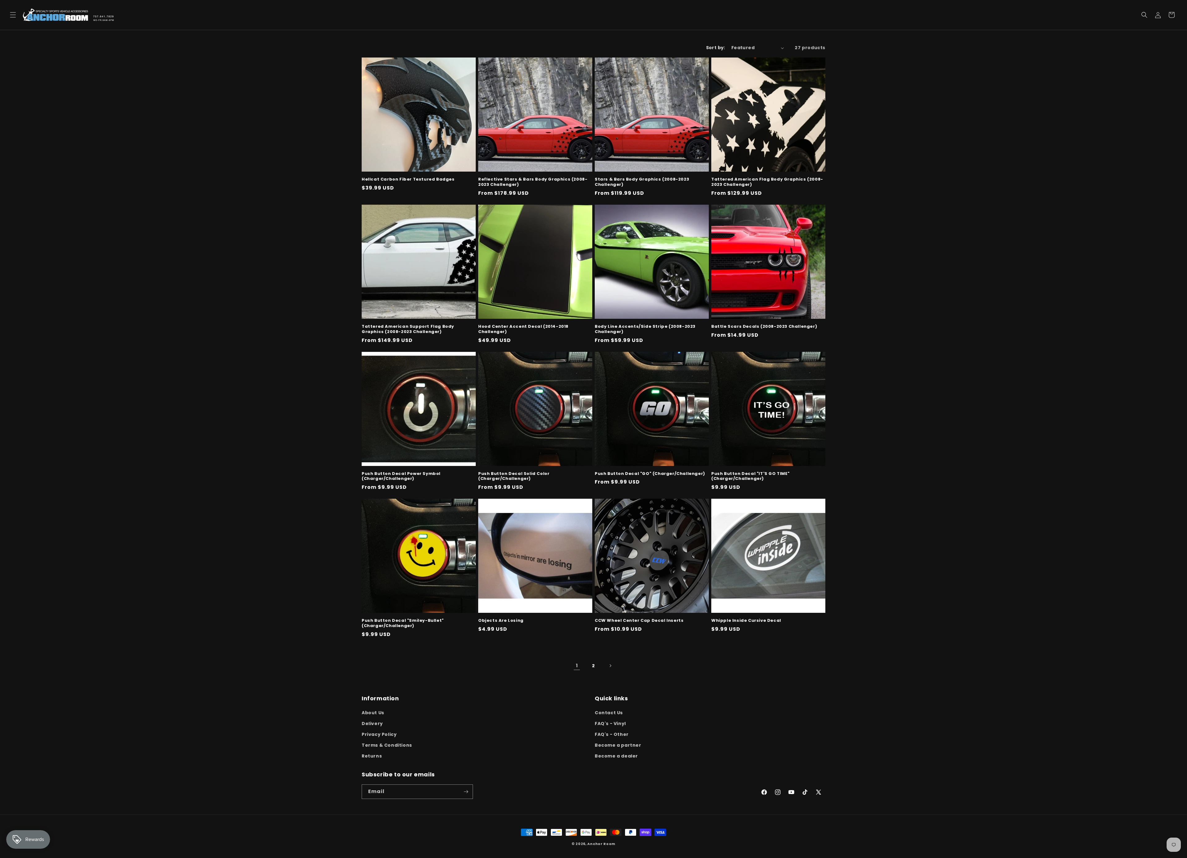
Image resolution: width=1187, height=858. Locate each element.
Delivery (372, 723)
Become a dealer (616, 756)
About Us (373, 713)
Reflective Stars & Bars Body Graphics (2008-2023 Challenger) (532, 182)
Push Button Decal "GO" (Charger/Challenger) (650, 473)
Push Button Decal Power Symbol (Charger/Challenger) (401, 476)
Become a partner (618, 745)
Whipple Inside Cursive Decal (746, 620)
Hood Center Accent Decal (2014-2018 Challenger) (523, 329)
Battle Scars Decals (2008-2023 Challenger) (764, 326)
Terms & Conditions (387, 745)
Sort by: (715, 48)
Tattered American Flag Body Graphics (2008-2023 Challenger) (767, 182)
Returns (372, 756)
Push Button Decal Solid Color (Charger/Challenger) (513, 476)
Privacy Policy (379, 734)
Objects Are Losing (501, 620)
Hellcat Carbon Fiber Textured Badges (408, 179)
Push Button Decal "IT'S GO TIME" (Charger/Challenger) (750, 476)
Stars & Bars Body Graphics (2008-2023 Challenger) (642, 182)
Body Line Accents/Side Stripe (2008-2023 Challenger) (645, 329)
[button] (13, 15)
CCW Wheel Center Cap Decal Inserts (639, 620)
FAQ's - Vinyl (610, 723)
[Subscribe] (466, 791)
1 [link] (577, 665)
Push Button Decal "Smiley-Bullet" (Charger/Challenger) (403, 623)
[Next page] (610, 665)
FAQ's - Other (612, 734)
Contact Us (609, 713)
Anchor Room (601, 843)
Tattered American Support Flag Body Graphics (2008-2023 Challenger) (408, 329)
